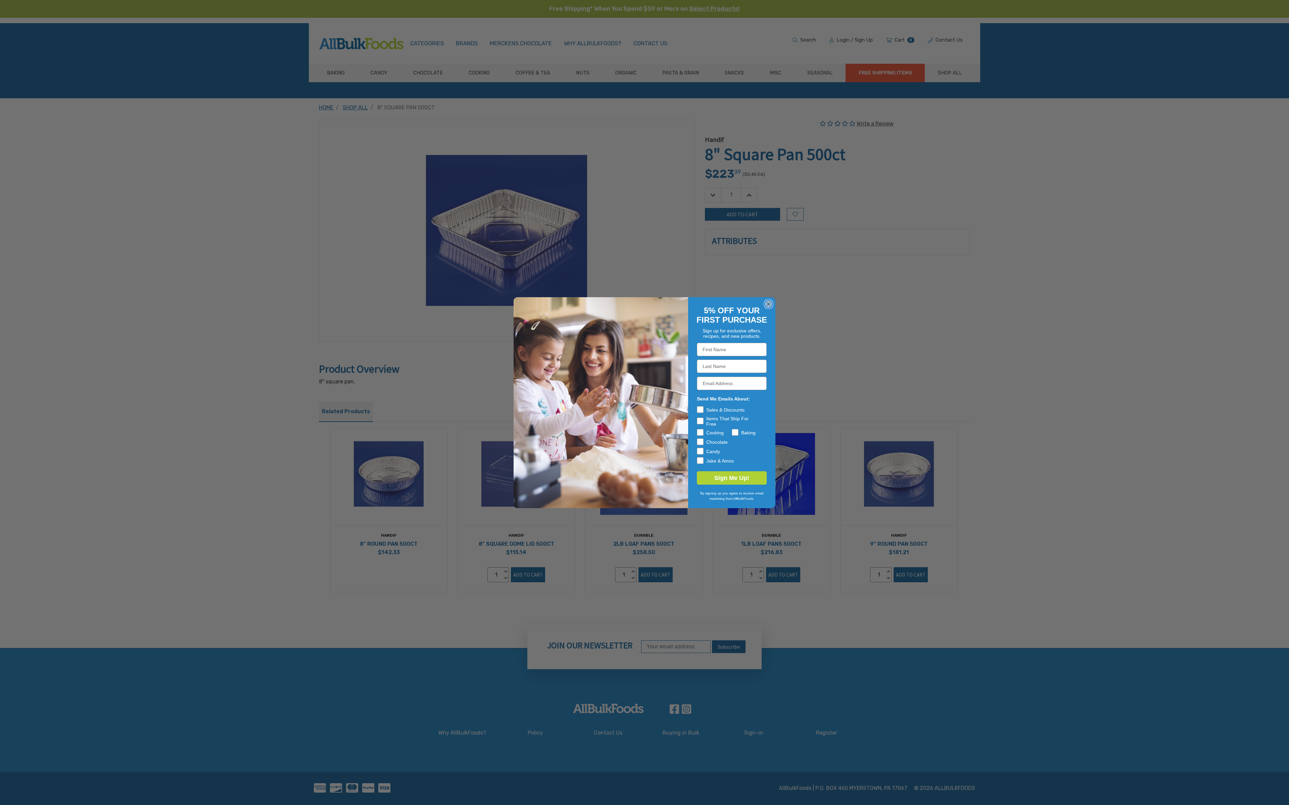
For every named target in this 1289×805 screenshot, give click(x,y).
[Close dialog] (768, 304)
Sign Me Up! (731, 478)
